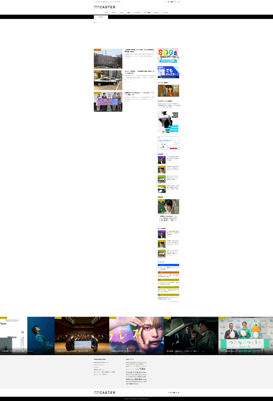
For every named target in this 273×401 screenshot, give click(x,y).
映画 (143, 379)
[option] (27, 336)
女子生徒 (130, 376)
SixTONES (145, 362)
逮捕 (130, 384)
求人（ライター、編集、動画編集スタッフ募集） (105, 372)
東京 (146, 379)
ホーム (106, 12)
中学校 (143, 372)
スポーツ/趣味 (147, 12)
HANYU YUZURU (130, 362)
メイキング (129, 369)
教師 (136, 379)
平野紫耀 (142, 376)
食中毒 (134, 383)
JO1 (137, 362)
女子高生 (134, 376)
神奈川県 (130, 381)
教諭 (140, 379)
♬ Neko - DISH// (168, 107)
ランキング (165, 12)
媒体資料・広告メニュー (99, 369)
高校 (137, 383)
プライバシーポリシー (99, 364)
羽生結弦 (134, 381)
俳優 (130, 374)
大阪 (145, 374)
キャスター (156, 12)
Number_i (140, 362)
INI (135, 362)
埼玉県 (142, 374)
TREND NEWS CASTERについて (101, 362)
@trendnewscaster (162, 103)
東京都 (127, 381)
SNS (131, 364)
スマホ (143, 366)
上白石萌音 (137, 369)
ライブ (133, 369)
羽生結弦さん (140, 381)
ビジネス (114, 12)
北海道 (139, 374)
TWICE (134, 364)
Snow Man (128, 364)
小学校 (139, 376)
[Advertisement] (136, 36)
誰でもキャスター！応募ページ (101, 374)
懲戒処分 (132, 379)
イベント (131, 366)
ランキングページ (174, 301)
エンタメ (122, 12)
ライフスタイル (136, 12)
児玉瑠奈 (133, 374)
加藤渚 (136, 374)
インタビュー (137, 366)
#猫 (163, 107)
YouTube (137, 364)
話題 (128, 12)
